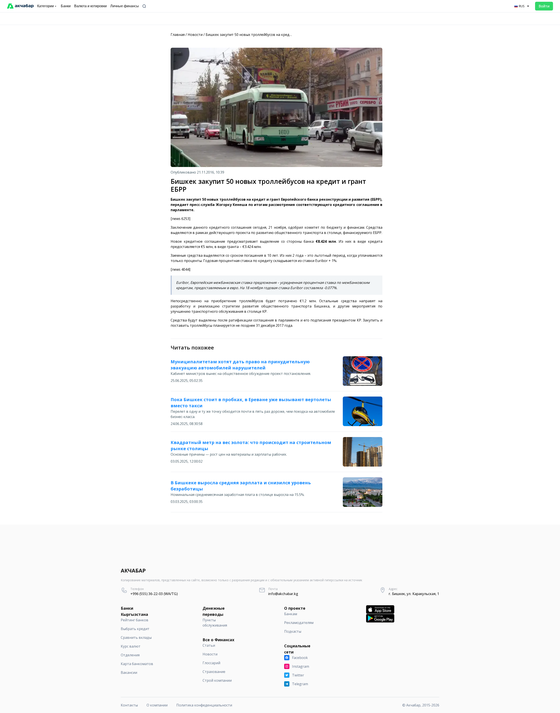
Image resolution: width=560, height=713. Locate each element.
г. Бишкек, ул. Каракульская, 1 (414, 593)
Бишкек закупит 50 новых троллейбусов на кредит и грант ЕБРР (261, 34)
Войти (544, 6)
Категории (45, 6)
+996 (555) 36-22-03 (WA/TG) (154, 593)
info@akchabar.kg (283, 593)
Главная (178, 34)
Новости (195, 34)
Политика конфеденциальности (204, 705)
